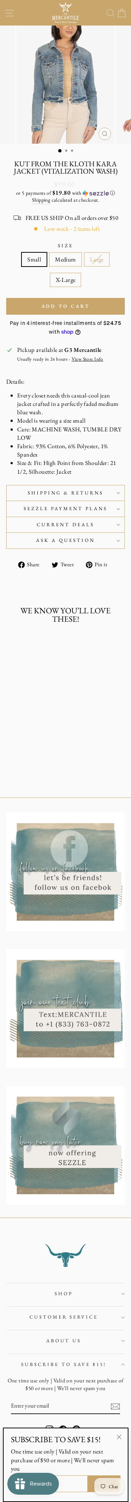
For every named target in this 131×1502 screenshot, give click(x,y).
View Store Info (87, 359)
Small (34, 259)
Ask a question (65, 540)
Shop (64, 1294)
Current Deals (65, 524)
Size (65, 245)
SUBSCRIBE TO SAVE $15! (63, 1364)
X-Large (66, 280)
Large (97, 259)
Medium (65, 259)
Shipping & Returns (66, 493)
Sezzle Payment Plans (65, 508)
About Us (64, 1341)
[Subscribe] (115, 1406)
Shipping (41, 200)
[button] (65, 193)
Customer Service (63, 1317)
